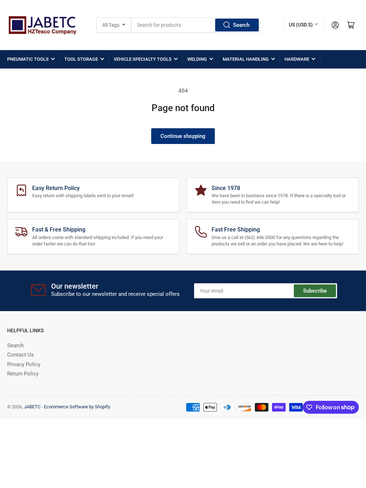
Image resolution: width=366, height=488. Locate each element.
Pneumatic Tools (28, 59)
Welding (197, 59)
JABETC (32, 406)
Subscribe (315, 291)
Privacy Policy (23, 364)
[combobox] (195, 25)
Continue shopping (183, 136)
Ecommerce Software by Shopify (77, 406)
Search (241, 25)
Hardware (297, 59)
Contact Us (20, 355)
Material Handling (246, 59)
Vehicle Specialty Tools (143, 59)
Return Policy (23, 373)
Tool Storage (81, 59)
